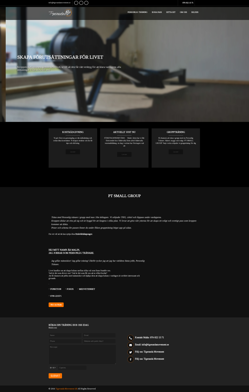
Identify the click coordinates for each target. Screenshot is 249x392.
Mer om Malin (56, 305)
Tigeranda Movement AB (67, 389)
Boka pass (157, 12)
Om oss (183, 12)
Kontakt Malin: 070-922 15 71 (149, 337)
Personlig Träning (137, 12)
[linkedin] (86, 3)
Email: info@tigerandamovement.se (152, 344)
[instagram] (81, 3)
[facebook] (76, 3)
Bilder (194, 12)
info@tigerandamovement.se (60, 3)
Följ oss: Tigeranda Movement (149, 351)
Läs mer (72, 152)
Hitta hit (170, 12)
